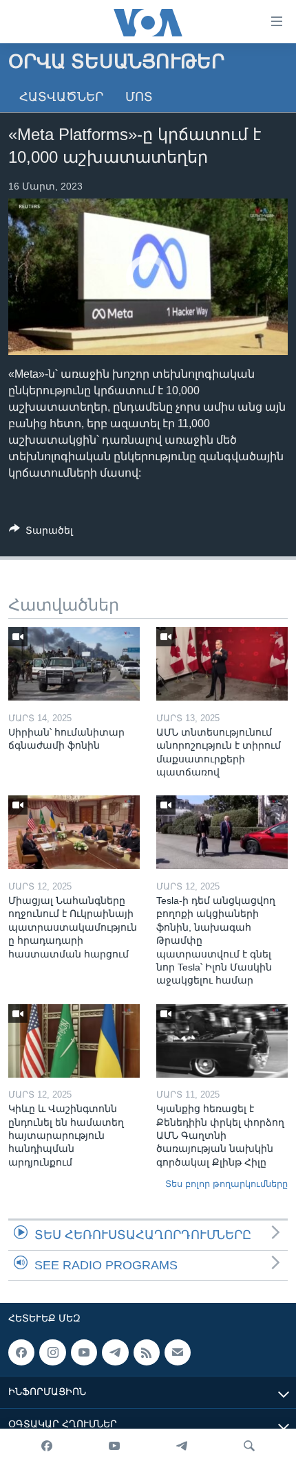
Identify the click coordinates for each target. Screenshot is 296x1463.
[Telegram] (181, 1446)
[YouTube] (114, 1446)
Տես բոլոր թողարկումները (226, 1184)
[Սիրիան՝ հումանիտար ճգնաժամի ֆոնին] (74, 664)
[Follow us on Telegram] (115, 1352)
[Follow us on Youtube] (84, 1352)
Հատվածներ (61, 97)
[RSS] (147, 1352)
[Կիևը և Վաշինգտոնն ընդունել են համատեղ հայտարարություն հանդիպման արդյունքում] (74, 1041)
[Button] (41, 532)
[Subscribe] (178, 1352)
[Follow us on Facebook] (21, 1352)
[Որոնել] (249, 1446)
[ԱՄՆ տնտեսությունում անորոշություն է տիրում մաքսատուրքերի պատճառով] (222, 664)
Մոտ (139, 97)
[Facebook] (46, 1446)
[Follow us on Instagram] (52, 1352)
